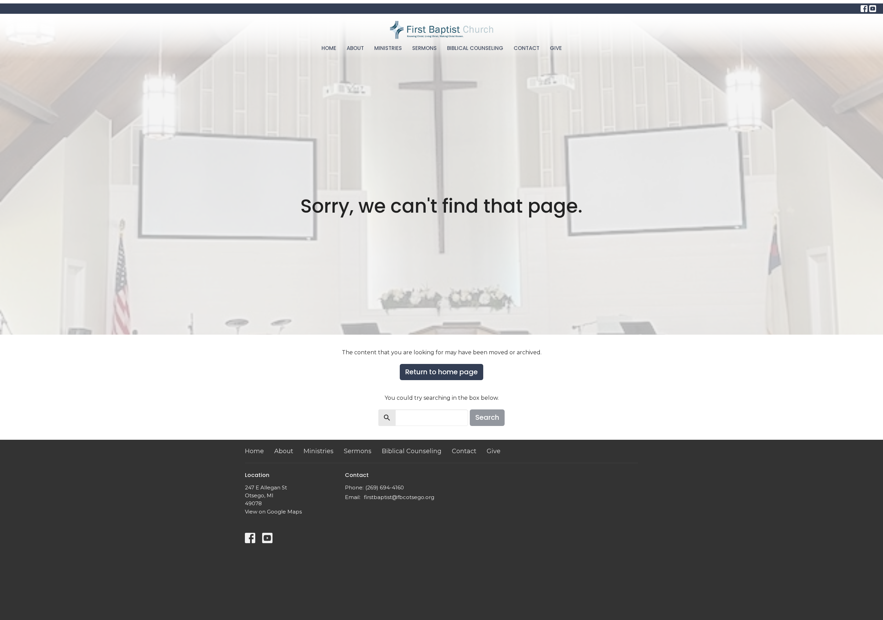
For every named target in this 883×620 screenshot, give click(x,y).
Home (328, 48)
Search (487, 417)
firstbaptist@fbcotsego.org (399, 497)
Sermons (424, 48)
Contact (526, 48)
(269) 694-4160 (384, 487)
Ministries (388, 48)
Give (556, 48)
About (355, 48)
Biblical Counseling (475, 48)
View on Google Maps (273, 511)
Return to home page (441, 372)
